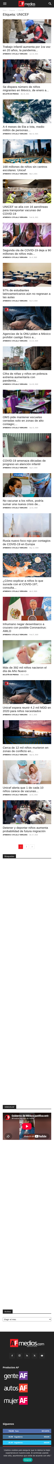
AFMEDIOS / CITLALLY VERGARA (15, 54)
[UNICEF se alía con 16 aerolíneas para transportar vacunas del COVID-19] (27, 191)
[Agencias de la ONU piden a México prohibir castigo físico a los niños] (27, 318)
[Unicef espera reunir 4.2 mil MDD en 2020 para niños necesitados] (27, 692)
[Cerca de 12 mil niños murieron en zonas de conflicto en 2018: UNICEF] (27, 732)
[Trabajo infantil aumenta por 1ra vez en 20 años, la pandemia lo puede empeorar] (27, 31)
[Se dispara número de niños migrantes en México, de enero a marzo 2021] (27, 71)
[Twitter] (34, 1356)
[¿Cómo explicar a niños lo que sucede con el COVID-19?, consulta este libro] (27, 565)
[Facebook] (12, 1356)
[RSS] (27, 1356)
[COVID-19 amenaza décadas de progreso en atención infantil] (27, 445)
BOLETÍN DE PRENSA (11, 94)
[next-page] (32, 846)
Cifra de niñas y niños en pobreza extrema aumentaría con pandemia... (25, 377)
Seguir (46, 1437)
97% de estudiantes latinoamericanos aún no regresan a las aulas (27, 294)
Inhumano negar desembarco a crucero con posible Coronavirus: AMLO (25, 627)
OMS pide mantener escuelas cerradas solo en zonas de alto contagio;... (23, 421)
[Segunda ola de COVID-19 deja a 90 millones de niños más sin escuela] (27, 235)
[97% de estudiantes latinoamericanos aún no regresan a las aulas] (27, 275)
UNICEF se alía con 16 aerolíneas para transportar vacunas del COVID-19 (25, 210)
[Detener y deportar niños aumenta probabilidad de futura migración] (27, 812)
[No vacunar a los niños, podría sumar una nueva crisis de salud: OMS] (27, 485)
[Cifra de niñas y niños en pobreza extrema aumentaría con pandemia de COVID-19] (27, 358)
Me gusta (45, 1431)
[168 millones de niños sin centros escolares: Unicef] (27, 151)
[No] (50, 1455)
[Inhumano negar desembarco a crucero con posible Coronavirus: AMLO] (27, 609)
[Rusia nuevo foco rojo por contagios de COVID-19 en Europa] (27, 525)
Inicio (5, 10)
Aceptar (27, 1460)
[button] (4, 3)
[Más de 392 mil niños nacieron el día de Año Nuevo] (27, 652)
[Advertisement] (27, 1058)
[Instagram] (19, 1356)
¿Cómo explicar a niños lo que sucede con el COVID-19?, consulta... (23, 584)
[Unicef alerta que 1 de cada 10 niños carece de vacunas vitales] (27, 772)
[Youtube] (42, 1356)
